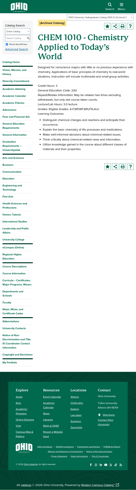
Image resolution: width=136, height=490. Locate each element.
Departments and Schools (12, 293)
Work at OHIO (51, 426)
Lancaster (76, 415)
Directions (109, 415)
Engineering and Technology (12, 188)
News (46, 413)
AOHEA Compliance (65, 446)
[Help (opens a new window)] (130, 26)
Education (8, 178)
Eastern (74, 409)
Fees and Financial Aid (16, 117)
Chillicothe (76, 403)
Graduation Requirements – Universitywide (11, 146)
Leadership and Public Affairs (15, 231)
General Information (14, 135)
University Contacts (14, 328)
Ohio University (31, 464)
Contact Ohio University (105, 422)
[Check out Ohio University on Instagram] (96, 465)
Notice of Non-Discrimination (99, 451)
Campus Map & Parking (24, 434)
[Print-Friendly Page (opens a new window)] (122, 26)
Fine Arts (7, 196)
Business (7, 165)
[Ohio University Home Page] (24, 449)
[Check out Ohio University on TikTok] (116, 465)
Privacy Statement (59, 456)
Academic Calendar (14, 96)
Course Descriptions (14, 266)
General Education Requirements (13, 126)
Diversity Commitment (15, 81)
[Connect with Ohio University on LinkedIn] (101, 465)
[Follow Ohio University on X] (111, 465)
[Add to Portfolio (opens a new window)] (107, 26)
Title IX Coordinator (100, 456)
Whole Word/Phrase (18, 44)
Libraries (48, 419)
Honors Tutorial (11, 214)
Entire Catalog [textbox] (13, 31)
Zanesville (76, 427)
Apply (19, 397)
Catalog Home (11, 62)
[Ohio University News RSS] (121, 465)
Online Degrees (25, 419)
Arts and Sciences (13, 158)
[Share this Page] (115, 26)
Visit (18, 426)
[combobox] (100, 17)
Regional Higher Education (12, 256)
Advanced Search (16, 49)
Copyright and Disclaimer (17, 354)
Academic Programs (21, 411)
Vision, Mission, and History (14, 72)
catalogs (26, 485)
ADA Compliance (44, 446)
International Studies (14, 221)
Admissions (9, 110)
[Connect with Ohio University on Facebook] (91, 465)
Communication (11, 172)
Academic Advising (13, 89)
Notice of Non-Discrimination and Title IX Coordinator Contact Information (16, 341)
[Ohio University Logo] (19, 11)
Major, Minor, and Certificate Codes (12, 311)
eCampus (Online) (13, 247)
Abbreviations (10, 321)
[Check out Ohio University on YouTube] (106, 465)
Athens (74, 397)
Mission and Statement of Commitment (65, 451)
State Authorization (79, 456)
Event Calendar (52, 397)
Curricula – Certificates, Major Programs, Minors (17, 282)
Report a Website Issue (53, 434)
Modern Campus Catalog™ (98, 485)
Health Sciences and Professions (14, 206)
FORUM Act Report (111, 446)
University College (13, 239)
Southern (75, 421)
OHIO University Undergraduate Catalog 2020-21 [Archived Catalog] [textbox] (99, 17)
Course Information (14, 273)
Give (18, 403)
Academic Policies (13, 103)
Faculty (6, 302)
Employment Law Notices (88, 446)
